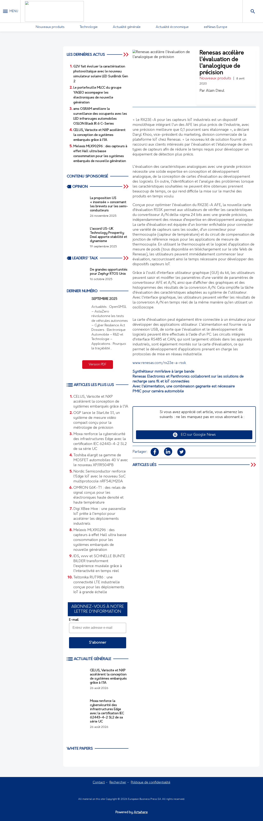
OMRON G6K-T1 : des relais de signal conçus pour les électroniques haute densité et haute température (99, 495)
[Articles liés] (254, 465)
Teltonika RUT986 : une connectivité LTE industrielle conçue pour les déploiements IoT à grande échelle (98, 585)
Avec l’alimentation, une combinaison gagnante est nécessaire (184, 386)
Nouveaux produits (50, 27)
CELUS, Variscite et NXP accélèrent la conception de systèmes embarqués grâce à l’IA (100, 402)
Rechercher (118, 782)
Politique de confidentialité (150, 782)
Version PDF (97, 364)
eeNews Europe (215, 27)
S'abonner (97, 643)
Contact (99, 782)
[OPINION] (126, 186)
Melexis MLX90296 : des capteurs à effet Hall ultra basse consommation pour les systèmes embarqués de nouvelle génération (99, 540)
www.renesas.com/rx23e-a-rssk (159, 363)
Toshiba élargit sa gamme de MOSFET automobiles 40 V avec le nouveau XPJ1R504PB (100, 460)
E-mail (73, 620)
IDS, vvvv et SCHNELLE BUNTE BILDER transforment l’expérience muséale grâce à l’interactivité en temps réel (99, 564)
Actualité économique (172, 27)
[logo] (54, 11)
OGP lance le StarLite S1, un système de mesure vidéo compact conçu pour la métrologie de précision (96, 420)
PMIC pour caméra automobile (158, 391)
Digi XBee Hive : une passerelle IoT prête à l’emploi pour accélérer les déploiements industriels (99, 516)
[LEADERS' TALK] (126, 258)
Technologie (89, 27)
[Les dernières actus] (126, 54)
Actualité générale (127, 27)
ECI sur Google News (197, 435)
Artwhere (141, 812)
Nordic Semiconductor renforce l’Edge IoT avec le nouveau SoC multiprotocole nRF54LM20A (99, 476)
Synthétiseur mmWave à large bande (163, 372)
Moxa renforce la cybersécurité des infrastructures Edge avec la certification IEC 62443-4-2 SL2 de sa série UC (100, 441)
